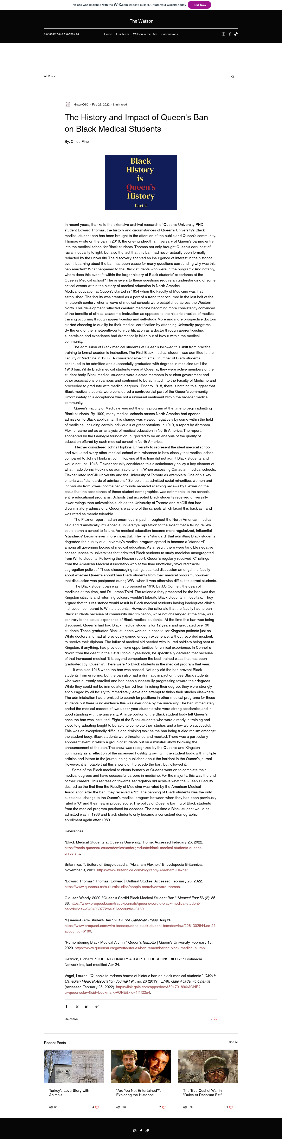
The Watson (141, 21)
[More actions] (214, 104)
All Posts (49, 76)
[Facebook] (230, 34)
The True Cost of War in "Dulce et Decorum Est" (202, 1092)
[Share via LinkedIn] (87, 1006)
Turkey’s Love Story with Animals (69, 1092)
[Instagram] (224, 34)
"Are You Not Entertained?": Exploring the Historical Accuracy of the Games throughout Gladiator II (138, 1092)
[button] (233, 76)
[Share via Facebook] (67, 1006)
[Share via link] (97, 1006)
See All (233, 1042)
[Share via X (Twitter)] (77, 1006)
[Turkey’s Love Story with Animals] (74, 1066)
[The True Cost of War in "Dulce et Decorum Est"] (208, 1066)
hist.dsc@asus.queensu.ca (61, 33)
